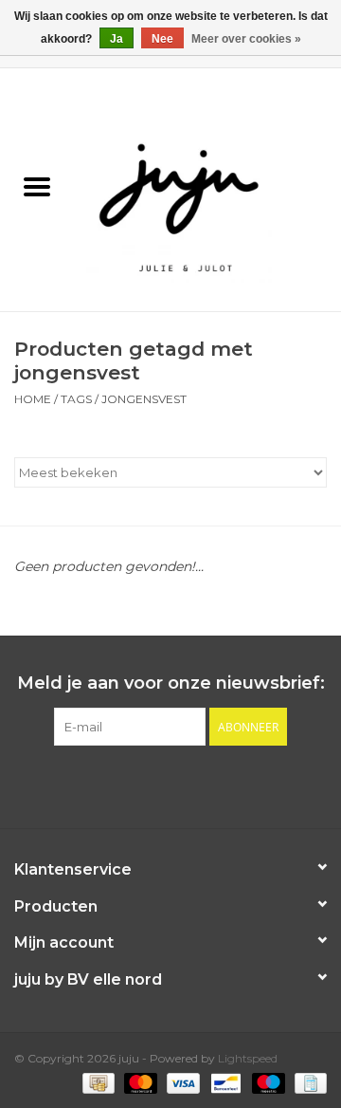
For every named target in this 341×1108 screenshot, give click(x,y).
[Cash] (96, 1082)
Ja (116, 39)
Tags (76, 399)
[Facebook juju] (153, 784)
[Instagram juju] (187, 784)
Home (32, 399)
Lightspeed (248, 1058)
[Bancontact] (223, 1082)
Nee (162, 39)
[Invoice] (307, 1082)
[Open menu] (37, 186)
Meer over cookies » (246, 39)
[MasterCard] (138, 1082)
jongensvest (144, 399)
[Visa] (181, 1082)
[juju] (207, 188)
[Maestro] (266, 1082)
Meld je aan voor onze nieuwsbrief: (171, 683)
